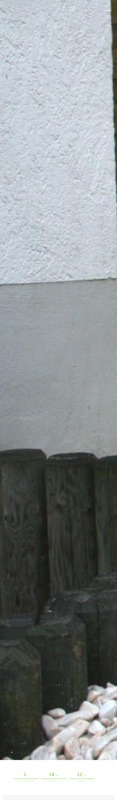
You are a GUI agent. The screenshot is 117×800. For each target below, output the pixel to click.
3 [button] (59, 685)
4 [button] (61, 685)
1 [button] (54, 685)
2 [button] (56, 685)
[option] (58, 380)
